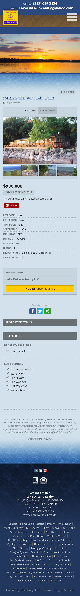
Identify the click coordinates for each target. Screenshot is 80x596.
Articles (36, 564)
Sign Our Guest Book (57, 531)
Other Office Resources (48, 580)
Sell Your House (35, 535)
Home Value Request (32, 523)
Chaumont (40, 576)
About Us (18, 535)
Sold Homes (36, 531)
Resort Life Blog (39, 552)
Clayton (11, 576)
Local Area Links (60, 552)
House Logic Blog (41, 556)
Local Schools (62, 560)
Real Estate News (19, 564)
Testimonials (25, 580)
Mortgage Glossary (41, 548)
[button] (72, 120)
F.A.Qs (47, 564)
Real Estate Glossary (20, 560)
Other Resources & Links (61, 572)
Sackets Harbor (36, 568)
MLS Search (32, 527)
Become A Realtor (61, 540)
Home (68, 576)
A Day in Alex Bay (57, 568)
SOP (64, 527)
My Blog (11, 544)
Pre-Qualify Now (19, 552)
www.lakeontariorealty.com (40, 515)
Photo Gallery (20, 548)
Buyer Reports (65, 544)
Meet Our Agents (13, 527)
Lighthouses (18, 568)
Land (72, 527)
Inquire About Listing (40, 288)
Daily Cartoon (61, 564)
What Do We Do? (56, 535)
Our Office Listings (18, 540)
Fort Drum (25, 576)
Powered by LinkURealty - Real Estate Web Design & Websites (40, 590)
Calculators (25, 544)
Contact (12, 523)
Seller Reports (18, 531)
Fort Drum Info (42, 560)
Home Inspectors (43, 544)
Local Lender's (39, 540)
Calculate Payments (17, 192)
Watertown (55, 576)
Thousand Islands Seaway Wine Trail (24, 572)
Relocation (60, 548)
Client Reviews (51, 527)
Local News (60, 556)
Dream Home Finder (59, 523)
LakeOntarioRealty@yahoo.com (46, 8)
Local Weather (21, 556)
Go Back (68, 92)
